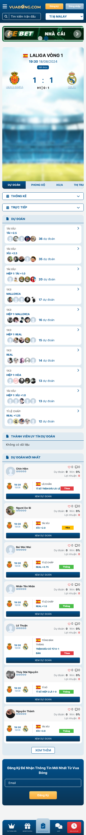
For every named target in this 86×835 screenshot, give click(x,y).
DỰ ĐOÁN (14, 184)
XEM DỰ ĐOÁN (43, 496)
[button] (9, 34)
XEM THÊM (43, 750)
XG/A (59, 184)
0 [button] (72, 467)
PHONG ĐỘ (38, 184)
